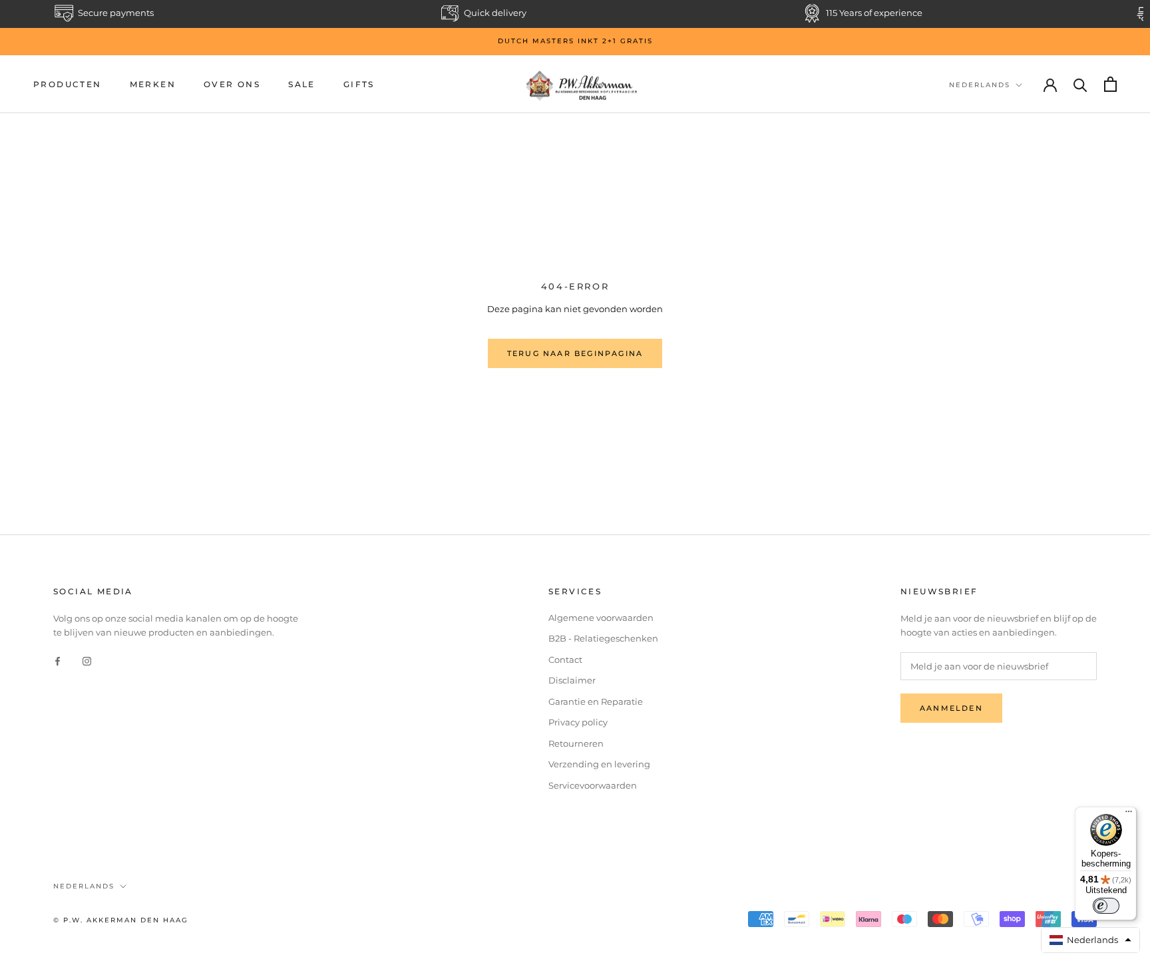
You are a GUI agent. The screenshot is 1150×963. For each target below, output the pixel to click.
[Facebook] (57, 661)
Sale (301, 84)
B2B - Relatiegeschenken (603, 638)
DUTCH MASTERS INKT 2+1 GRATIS (575, 41)
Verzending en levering (599, 764)
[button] (1091, 940)
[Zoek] (1080, 84)
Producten (67, 84)
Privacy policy (578, 722)
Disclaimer (572, 680)
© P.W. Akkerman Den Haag (120, 920)
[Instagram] (87, 661)
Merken (153, 84)
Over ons (232, 84)
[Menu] (1129, 815)
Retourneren (576, 743)
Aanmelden (951, 708)
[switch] (1106, 906)
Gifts (359, 84)
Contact (565, 659)
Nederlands (979, 85)
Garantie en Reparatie (595, 701)
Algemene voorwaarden (601, 617)
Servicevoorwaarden (592, 785)
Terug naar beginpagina (575, 353)
